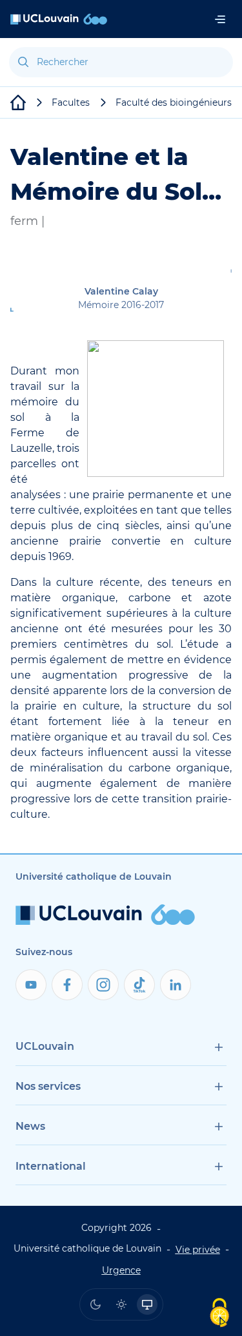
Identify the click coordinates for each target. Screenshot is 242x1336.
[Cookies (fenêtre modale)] (219, 1314)
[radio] (95, 1304)
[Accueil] (58, 19)
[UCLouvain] (18, 102)
